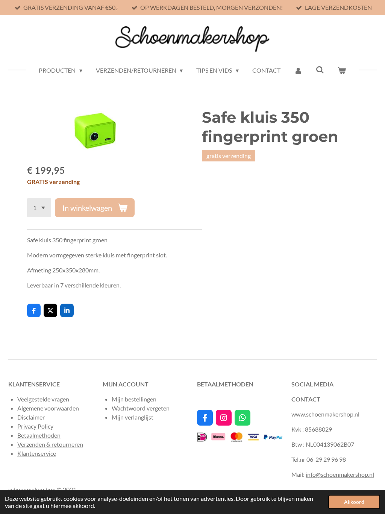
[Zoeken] (320, 69)
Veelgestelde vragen (43, 399)
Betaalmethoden (39, 435)
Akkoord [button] (354, 502)
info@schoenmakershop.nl (340, 474)
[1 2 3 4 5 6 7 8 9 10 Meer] (39, 207)
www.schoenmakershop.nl (325, 414)
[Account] (298, 70)
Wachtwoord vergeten (141, 408)
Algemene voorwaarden (48, 408)
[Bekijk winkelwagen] (342, 70)
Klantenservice (36, 453)
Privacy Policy (35, 426)
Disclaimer (31, 417)
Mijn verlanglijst (132, 417)
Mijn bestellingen (134, 399)
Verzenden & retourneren (50, 444)
